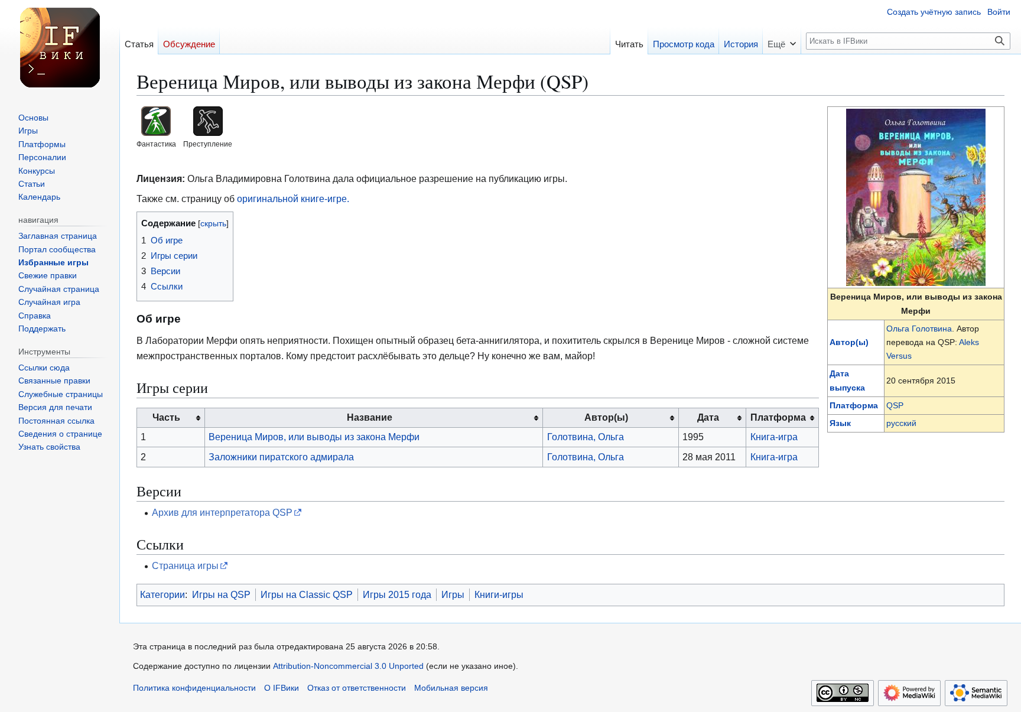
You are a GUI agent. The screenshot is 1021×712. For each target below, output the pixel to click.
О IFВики (281, 688)
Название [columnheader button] (369, 417)
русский (901, 423)
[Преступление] (208, 120)
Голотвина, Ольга (585, 436)
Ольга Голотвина (919, 328)
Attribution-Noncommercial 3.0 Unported (348, 666)
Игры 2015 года (397, 594)
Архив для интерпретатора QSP (222, 512)
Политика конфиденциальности (194, 688)
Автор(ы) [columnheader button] (606, 417)
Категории (162, 594)
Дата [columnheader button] (708, 417)
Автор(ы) (849, 342)
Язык (840, 423)
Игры (452, 594)
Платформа (854, 405)
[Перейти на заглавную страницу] (59, 47)
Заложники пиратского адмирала (281, 456)
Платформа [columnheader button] (778, 417)
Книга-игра (774, 436)
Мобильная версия (451, 688)
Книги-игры (498, 594)
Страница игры (185, 565)
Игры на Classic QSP (307, 594)
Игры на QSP (221, 594)
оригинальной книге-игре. (293, 198)
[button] (781, 40)
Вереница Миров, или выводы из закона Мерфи (314, 436)
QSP (894, 405)
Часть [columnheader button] (166, 417)
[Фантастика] (156, 120)
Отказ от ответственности (356, 688)
